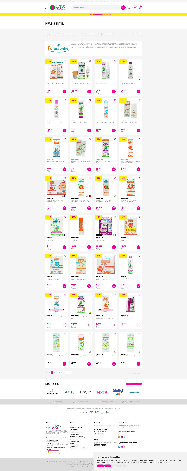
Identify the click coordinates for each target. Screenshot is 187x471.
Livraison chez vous (122, 433)
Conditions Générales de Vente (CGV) (78, 438)
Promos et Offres (79, 34)
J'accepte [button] (100, 465)
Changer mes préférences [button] (119, 465)
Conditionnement (108, 34)
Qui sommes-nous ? (50, 436)
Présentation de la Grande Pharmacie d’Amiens (56, 447)
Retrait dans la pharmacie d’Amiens (126, 431)
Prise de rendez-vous (75, 429)
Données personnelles (75, 441)
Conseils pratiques (74, 434)
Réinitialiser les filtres (49, 37)
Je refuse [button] (108, 465)
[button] (47, 7)
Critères (58, 34)
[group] (52, 392)
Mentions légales (74, 439)
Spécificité (121, 34)
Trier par (49, 34)
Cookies (72, 443)
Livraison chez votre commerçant (125, 434)
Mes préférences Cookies (75, 445)
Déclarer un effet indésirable (76, 436)
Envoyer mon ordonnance (76, 427)
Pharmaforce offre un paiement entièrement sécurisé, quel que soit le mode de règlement (104, 426)
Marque (67, 34)
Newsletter (72, 431)
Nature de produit (94, 34)
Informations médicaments (76, 432)
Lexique (72, 425)
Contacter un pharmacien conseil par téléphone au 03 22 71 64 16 (57, 438)
